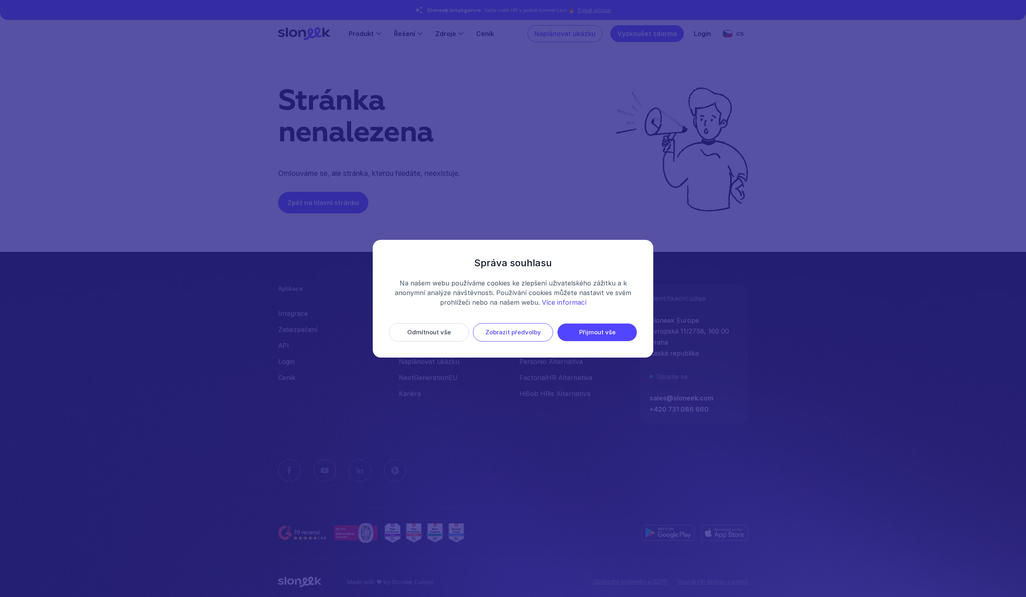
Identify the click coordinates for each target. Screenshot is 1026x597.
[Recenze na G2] (303, 533)
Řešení (404, 34)
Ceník (485, 34)
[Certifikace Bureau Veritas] (356, 533)
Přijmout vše (597, 332)
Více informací (564, 302)
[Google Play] (668, 533)
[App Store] (724, 533)
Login (702, 34)
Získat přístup (594, 10)
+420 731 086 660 (679, 409)
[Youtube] (324, 470)
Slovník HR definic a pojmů (712, 581)
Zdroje (445, 34)
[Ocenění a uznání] (424, 533)
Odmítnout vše (429, 332)
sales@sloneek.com (681, 398)
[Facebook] (289, 470)
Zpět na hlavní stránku (323, 203)
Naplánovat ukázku (565, 34)
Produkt (361, 34)
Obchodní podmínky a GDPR (630, 581)
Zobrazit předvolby (513, 332)
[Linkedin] (360, 470)
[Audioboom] (395, 470)
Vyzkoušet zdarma (647, 34)
